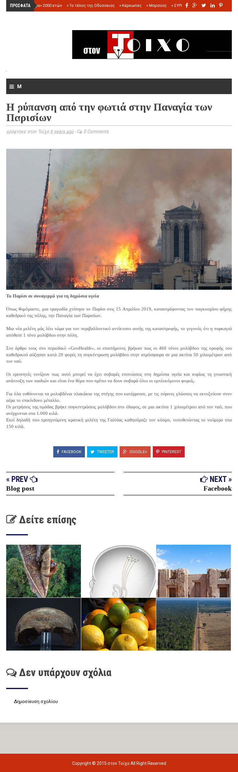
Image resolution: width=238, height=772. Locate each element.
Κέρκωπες (130, 5)
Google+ (138, 451)
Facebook (71, 451)
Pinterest (171, 451)
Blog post (20, 488)
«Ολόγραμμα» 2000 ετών (38, 5)
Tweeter (105, 451)
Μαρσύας (156, 5)
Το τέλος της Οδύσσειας (91, 5)
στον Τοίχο (119, 763)
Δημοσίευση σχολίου (36, 701)
